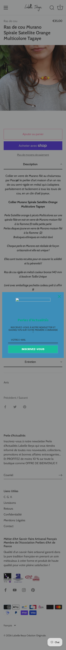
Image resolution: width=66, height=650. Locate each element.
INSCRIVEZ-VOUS (33, 349)
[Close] (59, 296)
